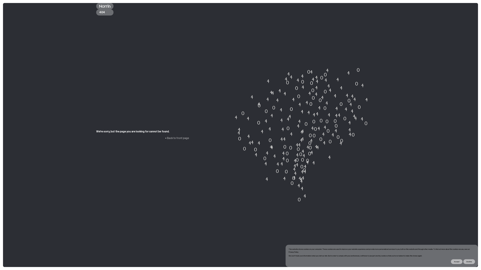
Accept (456, 261)
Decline (469, 261)
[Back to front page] (104, 6)
